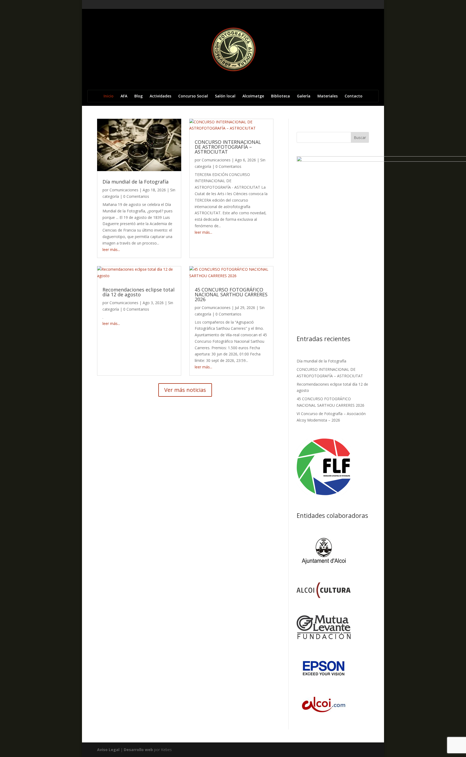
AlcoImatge (253, 96)
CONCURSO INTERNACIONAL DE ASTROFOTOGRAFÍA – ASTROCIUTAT (228, 147)
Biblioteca (280, 96)
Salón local (225, 96)
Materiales (327, 96)
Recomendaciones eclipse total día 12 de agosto (138, 292)
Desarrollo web (138, 749)
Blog (138, 96)
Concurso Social (193, 96)
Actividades (160, 96)
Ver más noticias (185, 389)
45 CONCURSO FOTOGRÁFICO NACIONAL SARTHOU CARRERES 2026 (231, 294)
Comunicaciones (123, 189)
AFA (124, 96)
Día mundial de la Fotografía (135, 181)
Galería (303, 96)
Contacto (353, 96)
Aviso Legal (108, 749)
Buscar (360, 137)
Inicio (109, 96)
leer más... (111, 249)
